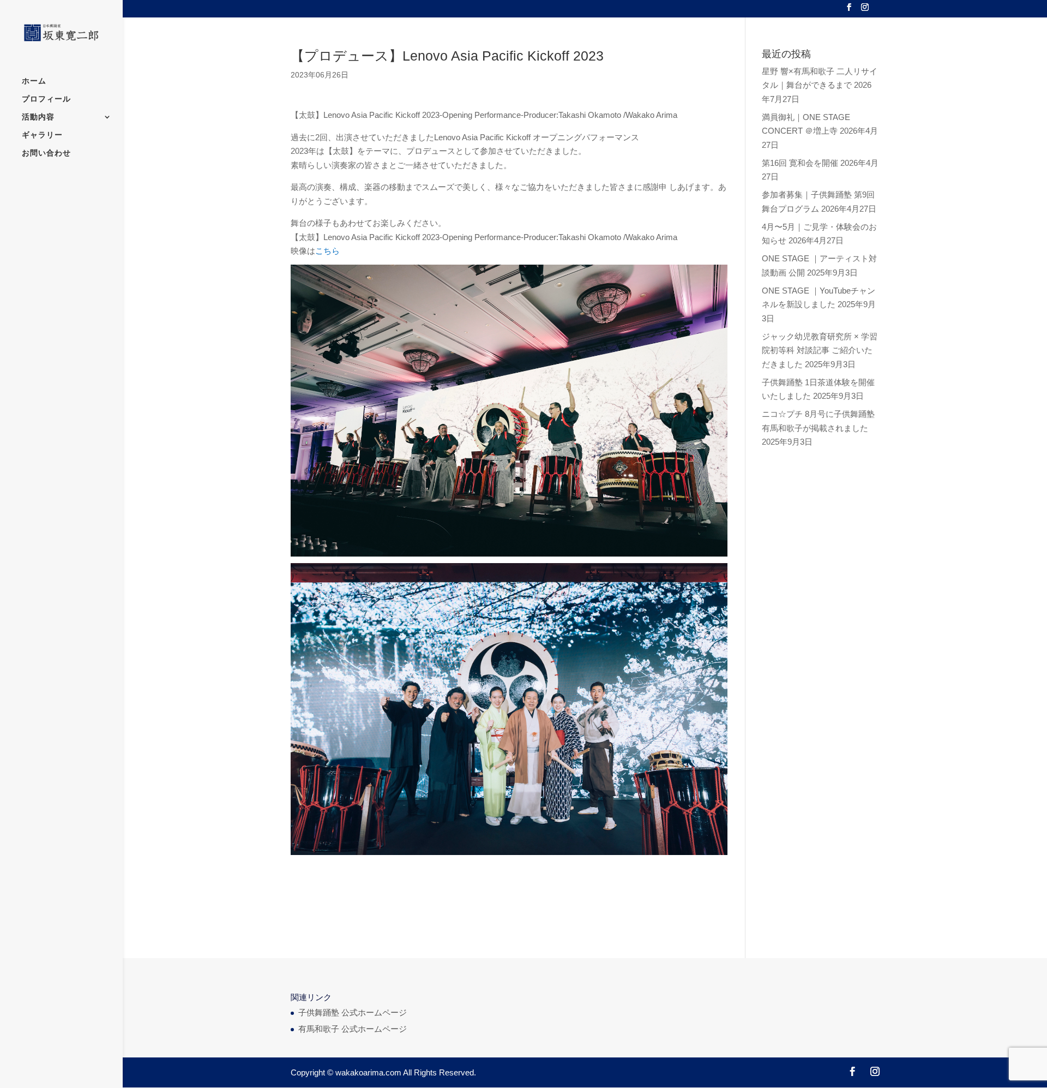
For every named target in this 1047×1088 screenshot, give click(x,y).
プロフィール (46, 99)
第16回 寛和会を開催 (800, 163)
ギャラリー (42, 135)
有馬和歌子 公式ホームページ (352, 1028)
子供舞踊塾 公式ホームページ (352, 1012)
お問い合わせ (46, 153)
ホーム (34, 81)
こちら (327, 250)
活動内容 (38, 117)
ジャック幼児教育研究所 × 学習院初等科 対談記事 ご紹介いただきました (819, 350)
